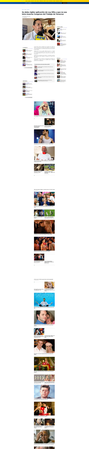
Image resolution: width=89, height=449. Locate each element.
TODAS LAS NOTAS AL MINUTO (28, 67)
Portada (23, 9)
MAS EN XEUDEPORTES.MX (29, 97)
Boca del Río (28, 9)
